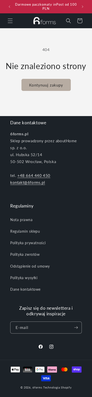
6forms (37, 387)
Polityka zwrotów (25, 254)
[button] (10, 20)
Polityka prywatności (28, 243)
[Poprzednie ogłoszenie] (9, 6)
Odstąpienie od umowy (30, 266)
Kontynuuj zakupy (46, 85)
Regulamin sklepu (25, 231)
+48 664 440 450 (33, 175)
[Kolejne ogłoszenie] (82, 6)
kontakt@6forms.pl (27, 182)
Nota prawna (21, 220)
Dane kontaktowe (25, 289)
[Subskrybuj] (76, 328)
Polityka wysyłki (24, 278)
